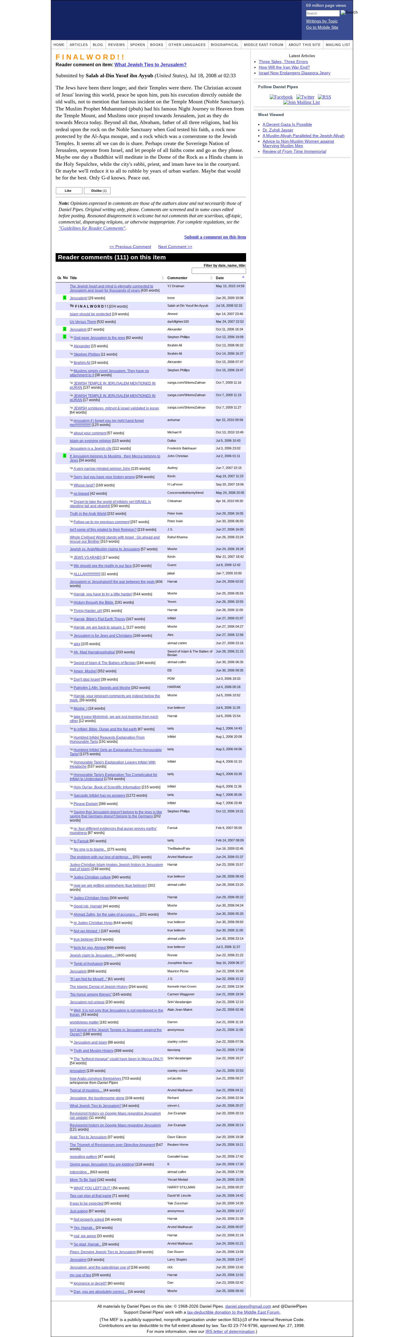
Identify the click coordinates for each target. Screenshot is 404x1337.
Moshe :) (81, 708)
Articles (79, 44)
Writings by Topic (322, 21)
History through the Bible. (94, 602)
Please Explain (86, 804)
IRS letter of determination (230, 1331)
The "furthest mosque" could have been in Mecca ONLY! (118, 1059)
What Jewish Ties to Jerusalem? (150, 64)
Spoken (137, 44)
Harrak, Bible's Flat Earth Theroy (99, 619)
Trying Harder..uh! (88, 611)
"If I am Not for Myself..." (88, 979)
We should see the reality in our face (103, 566)
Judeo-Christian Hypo (91, 898)
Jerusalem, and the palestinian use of (100, 1267)
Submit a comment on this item (215, 237)
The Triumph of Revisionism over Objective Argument (112, 1145)
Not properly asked (89, 1219)
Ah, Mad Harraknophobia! (94, 652)
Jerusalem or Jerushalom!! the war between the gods (112, 582)
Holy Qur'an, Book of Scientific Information (107, 787)
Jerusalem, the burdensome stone (97, 1098)
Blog (98, 44)
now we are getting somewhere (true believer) (110, 885)
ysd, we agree (85, 1236)
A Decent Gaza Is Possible (287, 124)
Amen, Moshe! (85, 671)
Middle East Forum (263, 44)
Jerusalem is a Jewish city (90, 448)
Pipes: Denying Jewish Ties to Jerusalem (103, 1252)
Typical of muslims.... (86, 1090)
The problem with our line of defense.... (101, 857)
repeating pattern (83, 1157)
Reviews (116, 44)
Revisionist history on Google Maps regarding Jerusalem (115, 1125)
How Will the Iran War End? (284, 67)
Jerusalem (78, 329)
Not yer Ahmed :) (87, 931)
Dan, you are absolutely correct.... (100, 1292)
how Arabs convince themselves (95, 1078)
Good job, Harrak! (88, 906)
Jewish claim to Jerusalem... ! (93, 955)
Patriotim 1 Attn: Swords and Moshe (102, 688)
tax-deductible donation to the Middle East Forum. (234, 1312)
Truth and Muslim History (94, 1051)
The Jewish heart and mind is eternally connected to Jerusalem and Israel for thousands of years (111, 288)
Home (59, 44)
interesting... (79, 1172)
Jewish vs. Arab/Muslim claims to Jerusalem (105, 549)
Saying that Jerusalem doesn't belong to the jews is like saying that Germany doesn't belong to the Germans (116, 814)
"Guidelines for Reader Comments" (92, 228)
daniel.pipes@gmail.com (248, 1306)
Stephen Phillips (87, 354)
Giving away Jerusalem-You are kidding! (102, 1164)
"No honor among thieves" (91, 994)
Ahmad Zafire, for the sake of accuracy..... (106, 914)
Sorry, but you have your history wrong (104, 477)
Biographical (225, 44)
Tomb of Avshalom (88, 964)
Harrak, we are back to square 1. (100, 627)
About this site (305, 44)
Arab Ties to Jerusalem (88, 1137)
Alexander (82, 346)
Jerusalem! (79, 298)
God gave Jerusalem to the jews (99, 338)
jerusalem (78, 1071)
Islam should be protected (90, 314)
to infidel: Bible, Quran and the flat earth (105, 729)
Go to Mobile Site (322, 27)
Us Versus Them (83, 322)
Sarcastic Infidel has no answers (99, 795)
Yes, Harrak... (84, 1228)
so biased (81, 493)
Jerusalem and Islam (90, 1042)
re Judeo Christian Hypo (93, 923)
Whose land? (84, 485)
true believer (84, 939)
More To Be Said (83, 1180)
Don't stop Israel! (87, 679)
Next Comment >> (175, 247)
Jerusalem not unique (87, 1002)
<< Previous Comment (130, 247)
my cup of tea (80, 1275)
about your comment (90, 433)
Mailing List (338, 44)
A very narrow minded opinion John (102, 469)
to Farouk (81, 841)
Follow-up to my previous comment (102, 522)
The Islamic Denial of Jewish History (99, 987)
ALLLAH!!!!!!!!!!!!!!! (87, 574)
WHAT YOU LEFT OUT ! (93, 1188)
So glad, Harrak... (87, 1244)
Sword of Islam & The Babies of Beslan (105, 663)
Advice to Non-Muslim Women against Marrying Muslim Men (298, 143)
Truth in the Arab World (88, 514)
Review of (294, 151)
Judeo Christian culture (92, 877)
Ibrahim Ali (82, 363)
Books (156, 44)
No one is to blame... (90, 849)
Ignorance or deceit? (90, 1283)
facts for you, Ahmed (90, 948)
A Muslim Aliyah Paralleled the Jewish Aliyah (304, 136)
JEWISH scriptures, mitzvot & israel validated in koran (116, 408)
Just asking (79, 1211)
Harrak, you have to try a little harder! (103, 594)
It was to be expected (87, 1203)
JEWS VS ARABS (88, 557)
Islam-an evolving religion (90, 441)
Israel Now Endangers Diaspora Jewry (294, 73)
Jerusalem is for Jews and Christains (103, 636)
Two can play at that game (90, 1196)
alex (77, 644)
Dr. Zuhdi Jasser (278, 130)
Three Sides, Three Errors (283, 62)
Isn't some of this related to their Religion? (103, 530)
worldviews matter (84, 1022)
